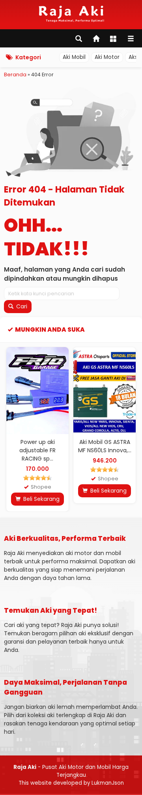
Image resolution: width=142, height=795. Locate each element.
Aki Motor (107, 57)
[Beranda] (97, 39)
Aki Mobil (74, 57)
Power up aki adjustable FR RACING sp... (37, 450)
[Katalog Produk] (114, 39)
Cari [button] (21, 306)
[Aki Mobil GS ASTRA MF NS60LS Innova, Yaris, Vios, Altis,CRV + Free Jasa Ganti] (104, 390)
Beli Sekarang (41, 499)
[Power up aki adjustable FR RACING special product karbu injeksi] (37, 390)
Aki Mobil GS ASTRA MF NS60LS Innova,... (104, 446)
